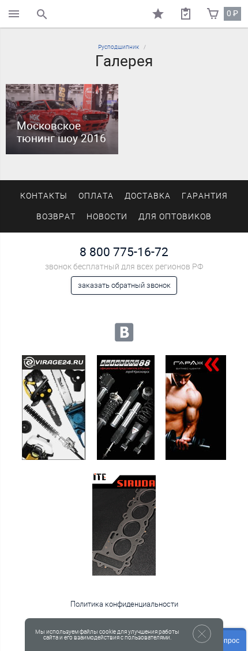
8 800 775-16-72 (124, 252)
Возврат (56, 217)
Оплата (96, 196)
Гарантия (205, 196)
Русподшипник (118, 47)
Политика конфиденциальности (124, 604)
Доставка (148, 196)
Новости (107, 217)
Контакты (43, 196)
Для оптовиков (174, 217)
